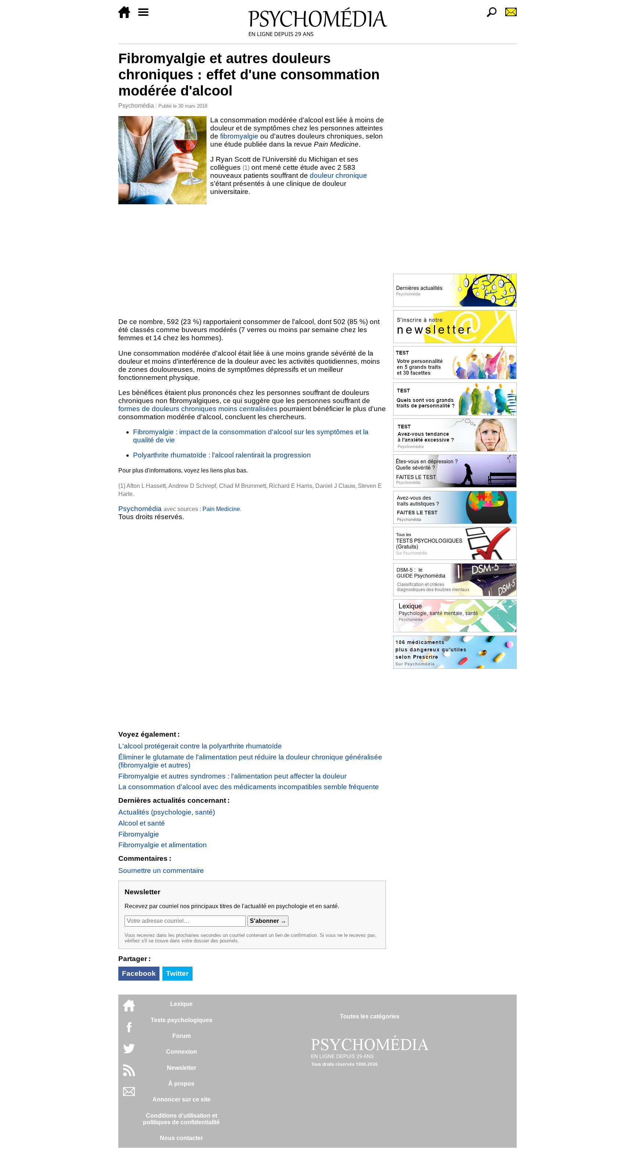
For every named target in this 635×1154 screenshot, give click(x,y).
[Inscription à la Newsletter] (508, 16)
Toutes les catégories (369, 1016)
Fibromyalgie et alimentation (162, 845)
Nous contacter (181, 1138)
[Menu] (146, 16)
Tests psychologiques (181, 1020)
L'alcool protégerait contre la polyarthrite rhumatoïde (200, 746)
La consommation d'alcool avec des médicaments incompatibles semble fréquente (248, 787)
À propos (181, 1084)
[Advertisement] (252, 259)
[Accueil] (127, 16)
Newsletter (181, 1068)
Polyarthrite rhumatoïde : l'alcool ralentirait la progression (222, 455)
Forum (181, 1036)
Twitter (177, 973)
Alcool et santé (141, 823)
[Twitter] (129, 1052)
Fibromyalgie (138, 834)
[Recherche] (489, 16)
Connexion (181, 1052)
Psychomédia (136, 106)
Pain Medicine (221, 509)
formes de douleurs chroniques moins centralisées (197, 409)
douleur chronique (338, 175)
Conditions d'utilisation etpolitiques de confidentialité (181, 1118)
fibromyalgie (240, 136)
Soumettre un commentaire (161, 870)
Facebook (139, 973)
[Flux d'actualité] (129, 1074)
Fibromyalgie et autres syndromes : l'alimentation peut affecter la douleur (232, 776)
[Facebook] (129, 1031)
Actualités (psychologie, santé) (166, 812)
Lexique (181, 1004)
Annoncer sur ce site (182, 1099)
